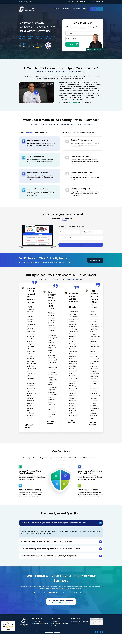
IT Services (66, 8)
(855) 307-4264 (37, 621)
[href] (96, 621)
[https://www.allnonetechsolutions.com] (27, 8)
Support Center (56, 625)
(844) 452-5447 (56, 621)
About (85, 8)
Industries (76, 8)
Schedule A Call (96, 8)
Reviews (57, 8)
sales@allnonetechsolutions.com (41, 623)
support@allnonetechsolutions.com (60, 623)
